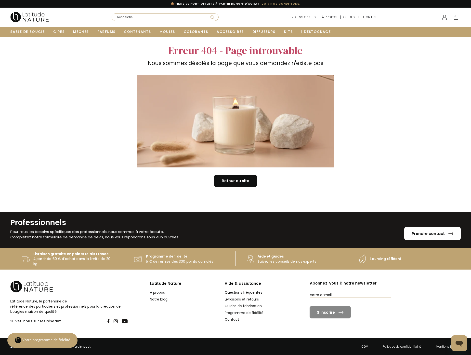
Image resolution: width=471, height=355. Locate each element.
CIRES (59, 31)
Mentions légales (448, 346)
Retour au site (235, 180)
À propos (330, 17)
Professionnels (302, 17)
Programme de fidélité (244, 312)
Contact (232, 319)
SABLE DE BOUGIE (27, 31)
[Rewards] (42, 340)
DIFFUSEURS (263, 31)
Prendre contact (428, 233)
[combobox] (158, 17)
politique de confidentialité (386, 304)
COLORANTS (196, 31)
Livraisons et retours (242, 299)
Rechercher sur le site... (127, 15)
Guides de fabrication (243, 305)
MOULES (167, 31)
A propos (157, 292)
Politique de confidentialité (402, 346)
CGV (365, 346)
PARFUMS (106, 31)
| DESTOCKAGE (316, 31)
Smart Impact (80, 346)
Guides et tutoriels (359, 17)
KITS (288, 31)
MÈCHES (81, 31)
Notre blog (159, 299)
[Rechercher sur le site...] (212, 17)
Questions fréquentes (243, 292)
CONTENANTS (137, 31)
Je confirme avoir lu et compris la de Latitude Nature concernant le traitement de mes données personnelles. (385, 306)
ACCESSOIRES (230, 31)
